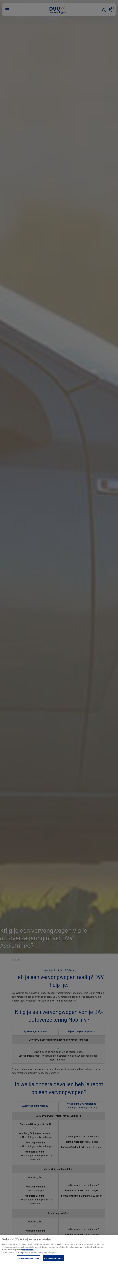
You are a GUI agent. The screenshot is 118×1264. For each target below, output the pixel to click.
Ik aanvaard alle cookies (53, 1258)
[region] (59, 1249)
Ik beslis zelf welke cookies (28, 1258)
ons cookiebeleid (28, 1250)
